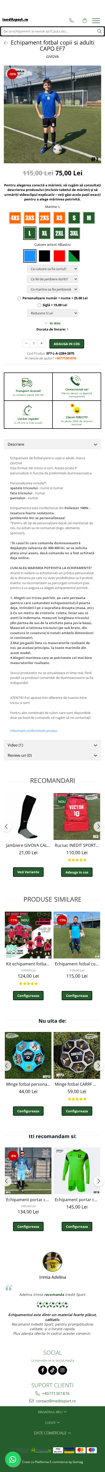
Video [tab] (15, 745)
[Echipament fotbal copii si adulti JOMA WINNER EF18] (77, 935)
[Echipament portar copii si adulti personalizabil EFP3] (28, 1170)
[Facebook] (42, 1370)
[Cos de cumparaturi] (84, 20)
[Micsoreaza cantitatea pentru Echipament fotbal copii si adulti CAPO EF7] (26, 343)
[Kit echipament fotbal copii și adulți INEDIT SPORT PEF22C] (28, 935)
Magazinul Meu (50, 1412)
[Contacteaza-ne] (71, 20)
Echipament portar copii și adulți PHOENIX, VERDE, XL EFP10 (77, 1199)
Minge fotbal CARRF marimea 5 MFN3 (77, 1084)
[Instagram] (62, 1370)
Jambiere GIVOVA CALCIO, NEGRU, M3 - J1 (28, 845)
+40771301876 (55, 1393)
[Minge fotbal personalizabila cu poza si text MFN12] (28, 1055)
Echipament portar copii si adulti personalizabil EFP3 (28, 1199)
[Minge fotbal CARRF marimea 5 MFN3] (77, 1055)
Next (97, 119)
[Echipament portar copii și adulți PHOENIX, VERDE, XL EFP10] (77, 1170)
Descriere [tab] (16, 444)
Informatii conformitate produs (34, 730)
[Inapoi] (4, 42)
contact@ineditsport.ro (55, 1400)
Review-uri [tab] (20, 755)
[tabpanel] (52, 114)
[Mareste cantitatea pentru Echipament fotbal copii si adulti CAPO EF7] (41, 343)
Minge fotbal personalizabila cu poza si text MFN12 (28, 1084)
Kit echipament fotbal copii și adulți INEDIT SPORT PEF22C (28, 964)
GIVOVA (52, 56)
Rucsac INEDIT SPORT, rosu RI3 (77, 845)
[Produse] (96, 22)
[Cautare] (99, 31)
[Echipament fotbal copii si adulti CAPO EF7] (52, 114)
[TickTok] (52, 1370)
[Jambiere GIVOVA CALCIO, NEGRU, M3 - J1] (28, 816)
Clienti (50, 1423)
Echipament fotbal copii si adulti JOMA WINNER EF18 (77, 964)
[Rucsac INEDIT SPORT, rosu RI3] (77, 816)
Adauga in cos (67, 344)
